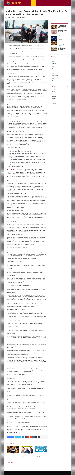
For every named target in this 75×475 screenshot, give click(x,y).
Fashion (57, 2)
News (30, 2)
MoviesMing (54, 98)
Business (33, 2)
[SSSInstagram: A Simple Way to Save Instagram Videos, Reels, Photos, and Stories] (54, 32)
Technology (45, 2)
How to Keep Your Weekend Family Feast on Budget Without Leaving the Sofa (63, 43)
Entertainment (39, 2)
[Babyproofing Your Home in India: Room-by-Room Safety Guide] (41, 449)
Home (26, 2)
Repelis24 (53, 89)
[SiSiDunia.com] (13, 3)
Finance (53, 76)
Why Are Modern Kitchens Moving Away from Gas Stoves (62, 26)
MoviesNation (54, 103)
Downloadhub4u (54, 96)
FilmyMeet (53, 91)
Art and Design (54, 59)
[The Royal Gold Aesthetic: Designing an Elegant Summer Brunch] (54, 49)
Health (62, 2)
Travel (54, 2)
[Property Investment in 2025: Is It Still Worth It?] (27, 449)
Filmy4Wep (54, 101)
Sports (50, 2)
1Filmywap (53, 94)
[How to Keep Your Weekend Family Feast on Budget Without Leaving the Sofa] (54, 43)
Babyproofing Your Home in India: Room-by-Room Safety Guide (40, 454)
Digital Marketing (55, 75)
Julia (8, 17)
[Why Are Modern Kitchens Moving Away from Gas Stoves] (13, 449)
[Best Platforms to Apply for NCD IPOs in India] (54, 38)
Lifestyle (65, 2)
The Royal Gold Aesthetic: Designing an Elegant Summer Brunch (62, 48)
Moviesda (53, 93)
